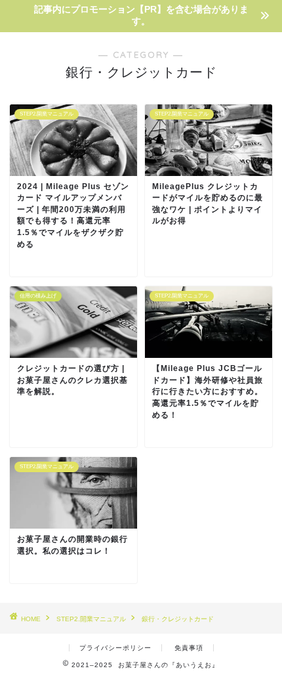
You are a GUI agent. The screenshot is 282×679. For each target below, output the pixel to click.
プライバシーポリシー (115, 647)
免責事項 (188, 647)
